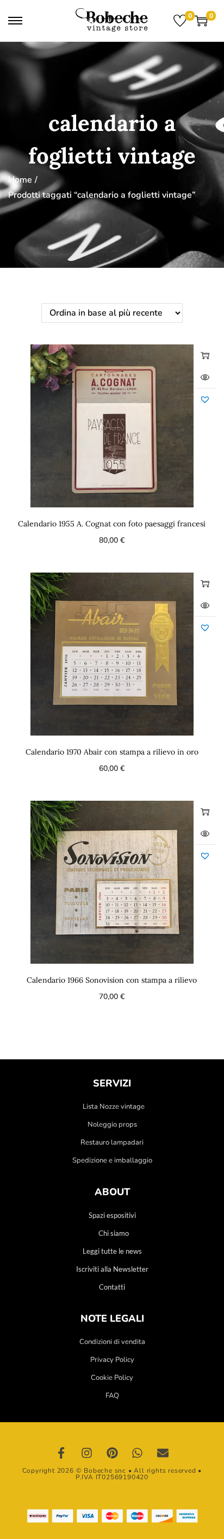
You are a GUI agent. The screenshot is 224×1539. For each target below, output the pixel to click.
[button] (205, 399)
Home (20, 180)
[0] (179, 20)
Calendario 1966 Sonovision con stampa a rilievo (112, 980)
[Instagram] (87, 1453)
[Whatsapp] (137, 1453)
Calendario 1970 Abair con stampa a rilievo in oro (112, 752)
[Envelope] (162, 1453)
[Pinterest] (112, 1453)
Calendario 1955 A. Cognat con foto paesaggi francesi (112, 524)
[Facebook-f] (61, 1453)
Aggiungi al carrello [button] (205, 355)
